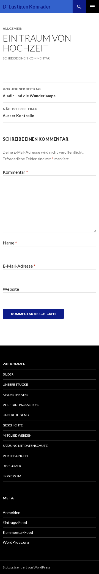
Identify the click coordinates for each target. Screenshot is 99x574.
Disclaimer (12, 466)
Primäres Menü (92, 6)
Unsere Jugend (16, 415)
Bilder (8, 374)
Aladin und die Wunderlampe (29, 92)
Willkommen (14, 364)
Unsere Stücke (15, 384)
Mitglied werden (17, 435)
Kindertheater (15, 395)
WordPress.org (16, 542)
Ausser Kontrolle (20, 112)
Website (11, 289)
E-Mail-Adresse (19, 265)
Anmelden (11, 512)
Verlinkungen (15, 456)
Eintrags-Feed (15, 522)
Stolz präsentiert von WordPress (27, 567)
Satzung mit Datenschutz (25, 446)
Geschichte (13, 425)
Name (10, 242)
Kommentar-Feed (18, 532)
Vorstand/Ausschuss (21, 405)
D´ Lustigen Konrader (27, 7)
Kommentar (15, 172)
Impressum (12, 476)
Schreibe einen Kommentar (26, 58)
